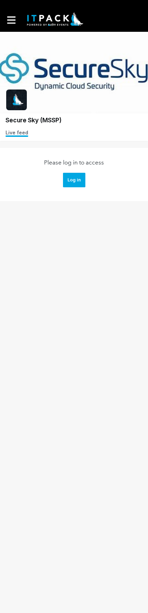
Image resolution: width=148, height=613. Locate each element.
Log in (74, 179)
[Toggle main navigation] (11, 19)
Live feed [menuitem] (17, 132)
